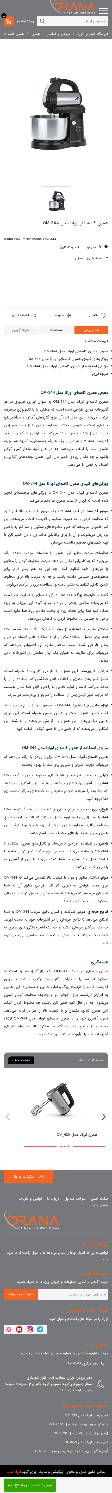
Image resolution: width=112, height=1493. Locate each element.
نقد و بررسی (91, 330)
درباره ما (53, 1198)
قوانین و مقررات (30, 1198)
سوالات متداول (75, 1198)
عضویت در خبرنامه (21, 1294)
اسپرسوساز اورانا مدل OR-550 (86, 1442)
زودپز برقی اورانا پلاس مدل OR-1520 (81, 1433)
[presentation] (104, 1115)
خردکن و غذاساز (59, 33)
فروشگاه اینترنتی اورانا (92, 33)
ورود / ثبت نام (26, 21)
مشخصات (56, 330)
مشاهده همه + (21, 1060)
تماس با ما (100, 1205)
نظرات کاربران (20, 330)
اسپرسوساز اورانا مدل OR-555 (86, 1415)
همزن (36, 33)
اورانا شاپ (14, 1471)
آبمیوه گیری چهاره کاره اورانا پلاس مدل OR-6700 (71, 1451)
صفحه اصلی (99, 1198)
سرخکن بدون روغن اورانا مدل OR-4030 (78, 1424)
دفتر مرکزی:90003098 (83, 1363)
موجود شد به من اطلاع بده (30, 1485)
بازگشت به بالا (24, 1176)
